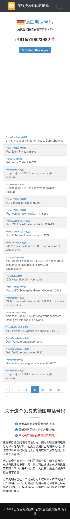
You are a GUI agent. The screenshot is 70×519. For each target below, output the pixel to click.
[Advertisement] (35, 96)
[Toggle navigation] (59, 6)
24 (50, 389)
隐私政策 (51, 509)
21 (27, 389)
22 (35, 389)
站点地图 (39, 509)
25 (58, 389)
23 (43, 389)
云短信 (18, 509)
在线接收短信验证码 (33, 5)
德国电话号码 (39, 21)
